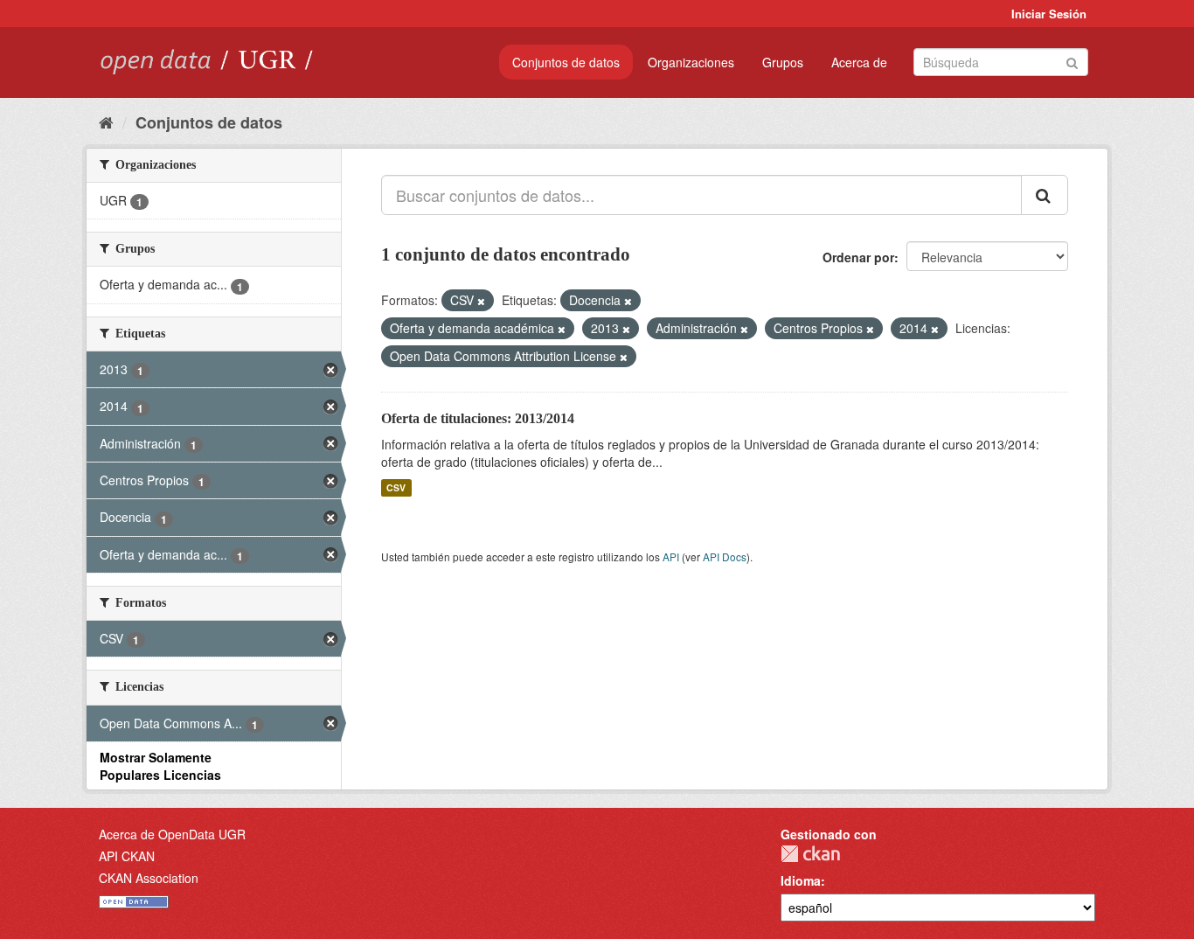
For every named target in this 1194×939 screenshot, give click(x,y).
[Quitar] (481, 301)
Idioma (801, 880)
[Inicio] (106, 121)
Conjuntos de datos (566, 62)
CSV (396, 487)
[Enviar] (1072, 60)
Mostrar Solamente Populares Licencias (160, 765)
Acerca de (859, 62)
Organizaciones (691, 62)
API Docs (724, 556)
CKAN (810, 854)
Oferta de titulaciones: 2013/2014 (477, 418)
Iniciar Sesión (1048, 13)
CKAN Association (148, 878)
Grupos (782, 62)
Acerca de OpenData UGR (172, 834)
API (671, 556)
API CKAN (127, 856)
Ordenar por (858, 257)
